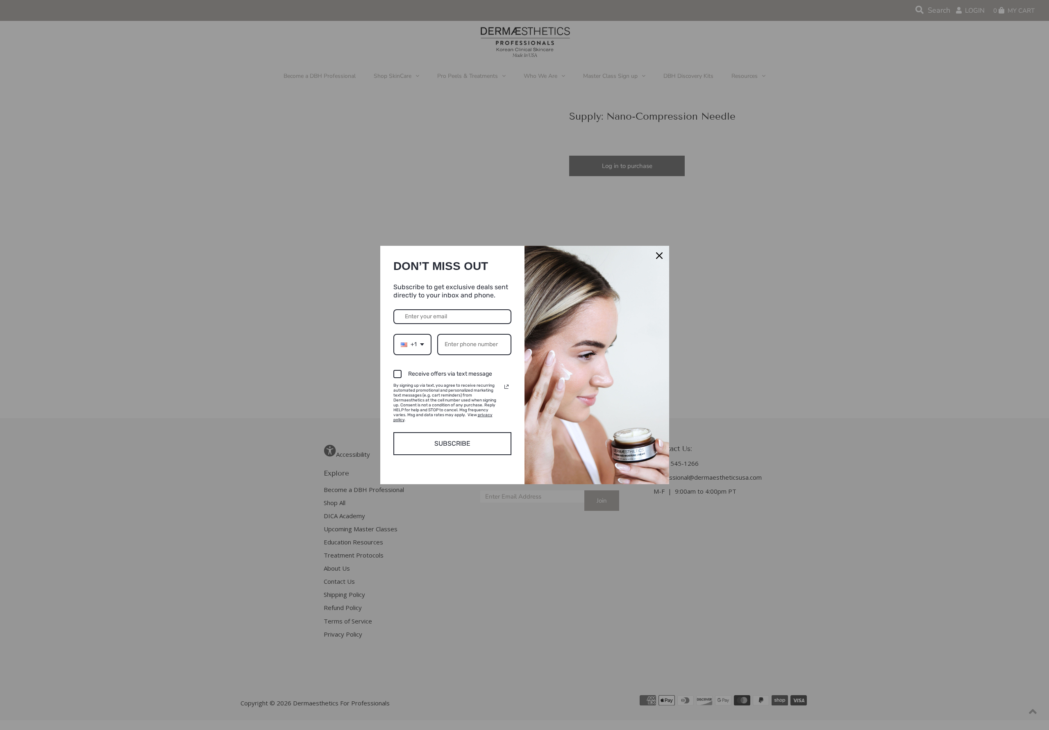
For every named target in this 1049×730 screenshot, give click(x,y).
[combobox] (412, 345)
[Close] (659, 255)
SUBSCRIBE (452, 443)
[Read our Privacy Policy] (506, 387)
